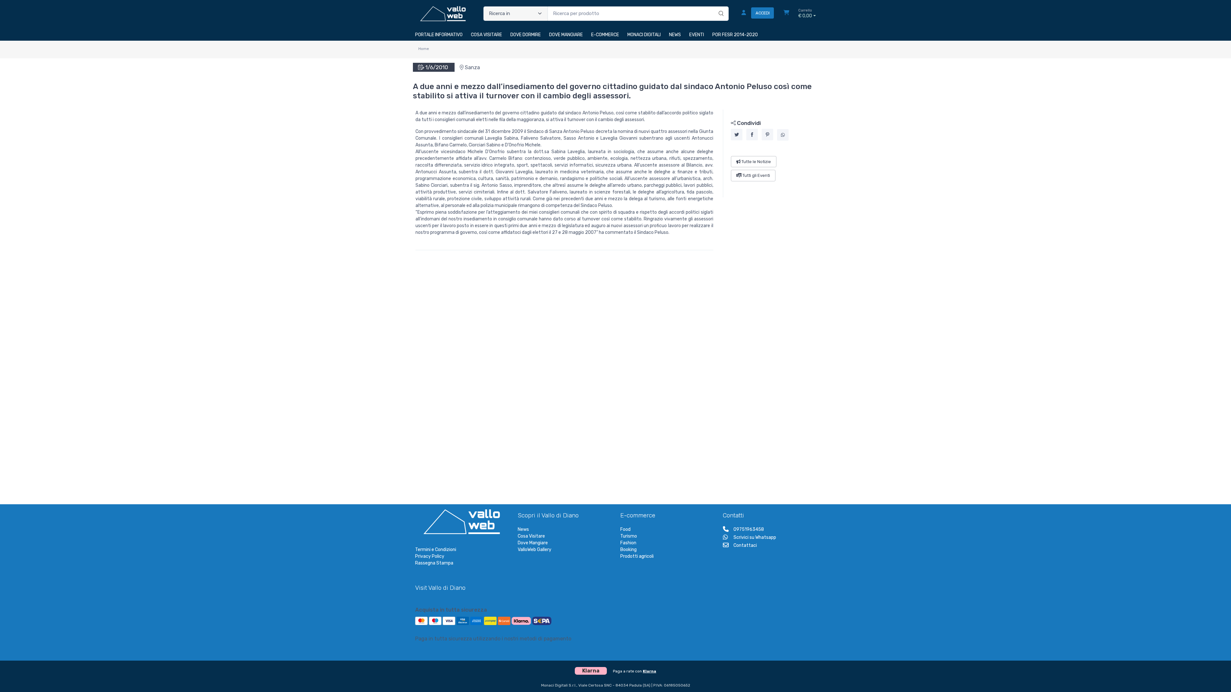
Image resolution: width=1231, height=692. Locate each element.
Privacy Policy (429, 556)
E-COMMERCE (605, 34)
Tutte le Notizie (756, 161)
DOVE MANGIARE (566, 34)
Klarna (649, 671)
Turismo (628, 536)
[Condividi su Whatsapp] (783, 135)
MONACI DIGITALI (644, 34)
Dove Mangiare (533, 543)
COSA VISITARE (486, 34)
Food (625, 529)
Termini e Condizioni (435, 549)
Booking (628, 549)
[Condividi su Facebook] (752, 134)
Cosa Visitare (531, 536)
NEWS (675, 34)
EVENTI (696, 34)
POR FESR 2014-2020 (735, 34)
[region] (769, 153)
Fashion (628, 543)
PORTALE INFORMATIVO (439, 34)
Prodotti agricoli (637, 556)
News (523, 529)
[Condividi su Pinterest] (767, 134)
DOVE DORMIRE (525, 34)
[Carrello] (786, 13)
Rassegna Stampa (434, 563)
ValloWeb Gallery (534, 549)
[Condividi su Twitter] (736, 134)
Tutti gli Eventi (755, 175)
